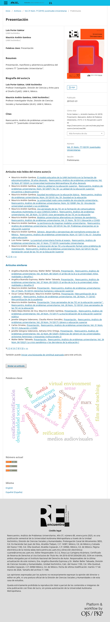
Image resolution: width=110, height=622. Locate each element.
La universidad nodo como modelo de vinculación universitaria (67, 200)
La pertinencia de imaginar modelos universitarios (61, 223)
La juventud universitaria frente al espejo (51, 240)
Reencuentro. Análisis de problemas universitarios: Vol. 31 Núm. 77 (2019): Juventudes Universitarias (53, 241)
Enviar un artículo (16, 366)
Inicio (8, 11)
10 (22, 348)
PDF (73, 87)
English (9, 488)
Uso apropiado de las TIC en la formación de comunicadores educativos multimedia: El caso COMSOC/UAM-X (53, 210)
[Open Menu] (6, 3)
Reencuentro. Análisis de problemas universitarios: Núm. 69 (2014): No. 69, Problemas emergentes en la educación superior (55, 226)
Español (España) (14, 492)
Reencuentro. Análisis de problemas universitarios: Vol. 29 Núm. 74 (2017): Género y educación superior (56, 321)
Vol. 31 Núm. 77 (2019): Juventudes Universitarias (46, 11)
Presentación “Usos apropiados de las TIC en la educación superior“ (70, 302)
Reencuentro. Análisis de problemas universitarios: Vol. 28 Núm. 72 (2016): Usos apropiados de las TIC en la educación (52, 213)
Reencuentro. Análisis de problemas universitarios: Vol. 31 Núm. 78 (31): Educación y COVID (55, 220)
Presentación (67, 270)
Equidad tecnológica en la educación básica (58, 194)
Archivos (17, 11)
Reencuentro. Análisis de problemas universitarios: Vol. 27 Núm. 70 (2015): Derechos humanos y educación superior (55, 289)
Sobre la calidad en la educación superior (57, 186)
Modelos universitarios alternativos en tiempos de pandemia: (67, 217)
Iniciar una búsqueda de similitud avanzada (42, 354)
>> (15, 256)
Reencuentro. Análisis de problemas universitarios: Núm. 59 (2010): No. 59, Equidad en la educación (56, 196)
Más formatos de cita (78, 133)
